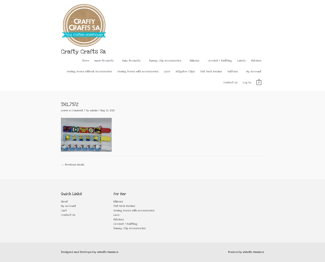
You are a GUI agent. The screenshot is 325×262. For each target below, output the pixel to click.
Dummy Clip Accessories (165, 60)
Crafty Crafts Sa (83, 51)
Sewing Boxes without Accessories (89, 71)
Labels (241, 60)
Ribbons (194, 60)
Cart (64, 210)
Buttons (233, 71)
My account (68, 206)
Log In (247, 82)
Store (85, 60)
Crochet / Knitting (220, 60)
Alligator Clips (185, 71)
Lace (167, 71)
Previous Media (72, 164)
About (64, 201)
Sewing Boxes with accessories (138, 71)
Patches (256, 60)
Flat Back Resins (211, 71)
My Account (253, 71)
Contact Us (230, 82)
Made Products (104, 60)
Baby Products (131, 60)
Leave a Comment (72, 110)
